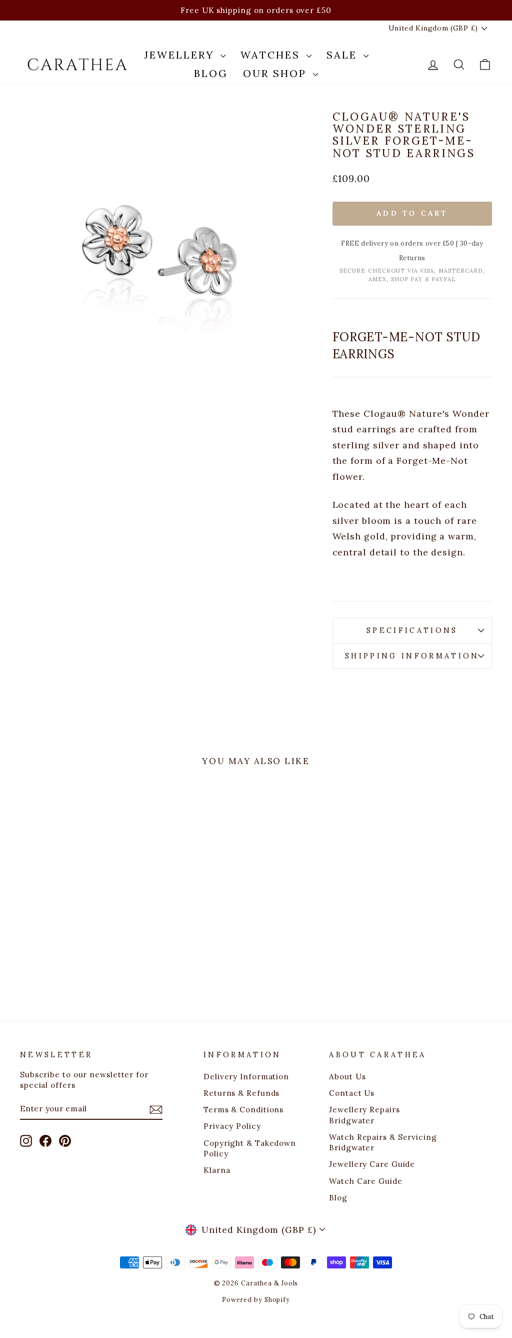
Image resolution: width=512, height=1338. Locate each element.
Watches (272, 55)
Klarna (217, 1170)
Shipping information (412, 655)
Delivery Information (246, 1076)
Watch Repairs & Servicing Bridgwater (383, 1142)
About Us (347, 1076)
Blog (211, 73)
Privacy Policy (232, 1126)
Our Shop (276, 73)
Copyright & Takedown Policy (250, 1148)
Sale (343, 55)
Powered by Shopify (256, 1299)
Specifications (412, 630)
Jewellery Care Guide (372, 1164)
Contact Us (351, 1093)
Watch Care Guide (365, 1181)
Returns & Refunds (242, 1093)
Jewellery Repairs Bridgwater (364, 1115)
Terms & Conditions (244, 1109)
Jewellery (181, 55)
